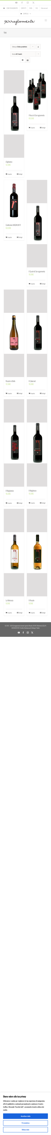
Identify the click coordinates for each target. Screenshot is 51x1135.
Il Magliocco (32, 490)
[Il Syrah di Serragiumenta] (37, 223)
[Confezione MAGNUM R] (14, 200)
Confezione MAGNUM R (13, 224)
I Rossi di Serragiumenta (36, 115)
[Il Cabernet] (37, 333)
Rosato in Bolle (10, 381)
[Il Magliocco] (37, 443)
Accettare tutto (25, 1116)
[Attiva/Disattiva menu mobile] (46, 20)
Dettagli (20, 174)
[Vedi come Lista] (27, 60)
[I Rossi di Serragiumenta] (37, 90)
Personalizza (25, 1123)
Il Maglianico (10, 490)
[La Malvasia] (14, 552)
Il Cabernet (32, 381)
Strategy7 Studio (36, 628)
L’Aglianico (9, 161)
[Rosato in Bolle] (14, 333)
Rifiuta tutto (25, 1129)
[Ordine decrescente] (38, 46)
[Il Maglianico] (14, 443)
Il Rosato (31, 600)
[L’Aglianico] (14, 114)
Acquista (9, 174)
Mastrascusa (27, 628)
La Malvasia (9, 600)
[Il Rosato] (37, 552)
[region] (25, 1113)
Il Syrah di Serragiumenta (37, 271)
